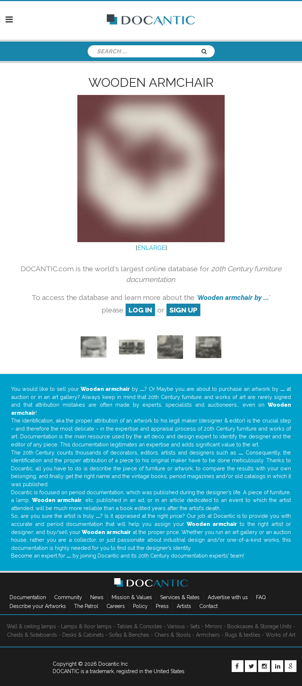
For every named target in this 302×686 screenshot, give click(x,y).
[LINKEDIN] (277, 666)
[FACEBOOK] (237, 666)
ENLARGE (151, 247)
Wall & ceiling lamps (31, 626)
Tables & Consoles (139, 626)
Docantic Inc (113, 664)
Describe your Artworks (38, 606)
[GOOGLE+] (290, 666)
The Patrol (86, 606)
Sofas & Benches (129, 635)
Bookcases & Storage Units (259, 626)
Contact (208, 606)
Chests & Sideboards (32, 635)
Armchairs (208, 635)
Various (176, 626)
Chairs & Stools (172, 635)
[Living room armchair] (93, 346)
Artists (184, 606)
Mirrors (213, 626)
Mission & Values (132, 597)
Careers (115, 606)
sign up (183, 310)
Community (68, 597)
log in (140, 310)
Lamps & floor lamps (86, 626)
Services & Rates (180, 597)
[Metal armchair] (132, 346)
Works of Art (280, 635)
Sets (195, 626)
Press (162, 606)
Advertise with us (228, 597)
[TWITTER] (251, 666)
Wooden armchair (151, 82)
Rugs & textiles (242, 635)
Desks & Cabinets (83, 635)
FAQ (261, 597)
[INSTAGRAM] (264, 666)
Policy (140, 606)
